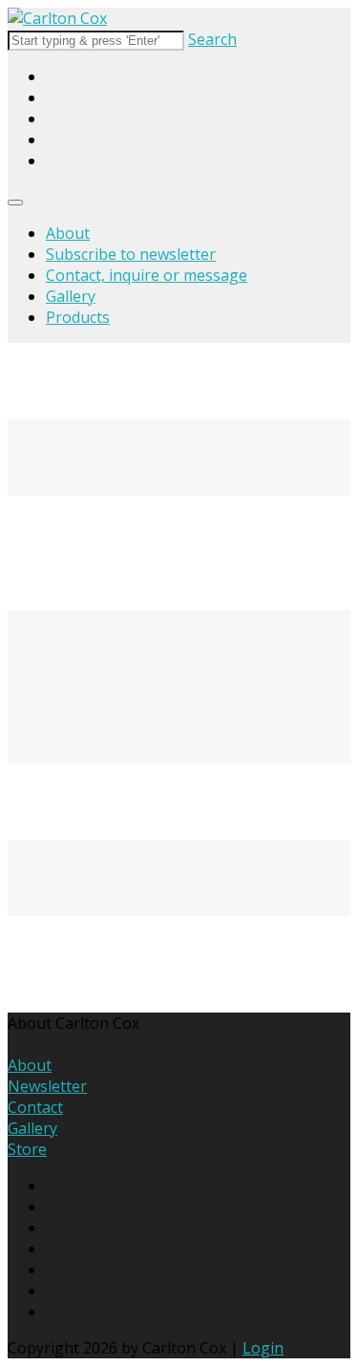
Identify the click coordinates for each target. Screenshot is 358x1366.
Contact (35, 1107)
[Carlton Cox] (57, 18)
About (68, 233)
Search (212, 39)
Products (78, 317)
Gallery (70, 296)
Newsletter (47, 1086)
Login (263, 1347)
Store (27, 1149)
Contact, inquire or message (146, 275)
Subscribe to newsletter (131, 254)
